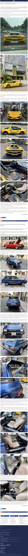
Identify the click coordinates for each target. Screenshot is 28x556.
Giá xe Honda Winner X (13, 520)
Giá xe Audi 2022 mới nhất (4, 523)
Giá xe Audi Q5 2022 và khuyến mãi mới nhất (23, 520)
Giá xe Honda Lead (13, 518)
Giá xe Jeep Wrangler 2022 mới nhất (5, 522)
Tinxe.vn (3, 527)
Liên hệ (1, 551)
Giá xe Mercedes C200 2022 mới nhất (5, 519)
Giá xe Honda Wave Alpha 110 (14, 517)
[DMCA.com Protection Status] (3, 217)
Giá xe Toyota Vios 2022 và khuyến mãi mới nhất (23, 519)
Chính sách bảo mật (2, 552)
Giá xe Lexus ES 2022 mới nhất (4, 521)
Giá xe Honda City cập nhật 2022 (4, 517)
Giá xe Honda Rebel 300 (13, 522)
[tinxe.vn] (14, 0)
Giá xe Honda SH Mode (13, 519)
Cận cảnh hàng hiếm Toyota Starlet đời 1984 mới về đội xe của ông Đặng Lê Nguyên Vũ (14, 313)
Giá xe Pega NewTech (13, 523)
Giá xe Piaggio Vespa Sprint (13, 521)
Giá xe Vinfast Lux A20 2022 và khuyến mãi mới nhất (23, 522)
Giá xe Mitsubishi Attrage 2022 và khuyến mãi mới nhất (23, 523)
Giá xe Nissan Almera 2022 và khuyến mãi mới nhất (23, 517)
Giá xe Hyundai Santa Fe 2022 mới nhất (5, 518)
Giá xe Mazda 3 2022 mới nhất (4, 520)
